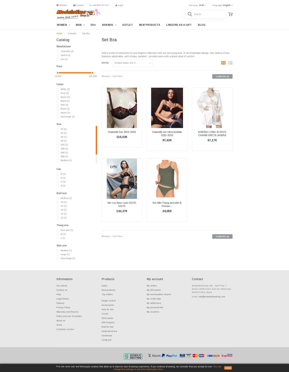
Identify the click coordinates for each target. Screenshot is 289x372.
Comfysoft (106, 340)
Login (120, 5)
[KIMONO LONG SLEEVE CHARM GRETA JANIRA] (212, 108)
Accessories (108, 305)
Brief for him (107, 327)
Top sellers (107, 294)
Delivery (60, 303)
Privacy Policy (63, 307)
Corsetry (72, 33)
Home (59, 33)
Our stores (61, 285)
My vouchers (153, 312)
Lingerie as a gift (179, 25)
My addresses (154, 303)
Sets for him (107, 309)
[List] (230, 63)
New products (149, 25)
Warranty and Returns (67, 312)
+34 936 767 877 (100, 5)
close (228, 368)
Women (62, 25)
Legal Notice (62, 299)
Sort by (105, 63)
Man (79, 25)
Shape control (108, 300)
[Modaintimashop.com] (75, 14)
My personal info (155, 307)
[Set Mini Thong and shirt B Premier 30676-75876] (167, 179)
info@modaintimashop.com (212, 296)
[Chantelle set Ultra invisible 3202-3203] (167, 108)
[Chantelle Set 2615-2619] (122, 108)
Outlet (127, 25)
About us (60, 320)
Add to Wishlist (121, 145)
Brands (107, 25)
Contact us (61, 290)
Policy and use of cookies (69, 316)
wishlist (63, 5)
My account (155, 279)
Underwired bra (109, 331)
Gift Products (108, 322)
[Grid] (223, 63)
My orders (152, 285)
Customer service (65, 329)
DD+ (93, 25)
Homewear (107, 335)
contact (79, 5)
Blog (202, 25)
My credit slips (154, 299)
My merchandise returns (159, 294)
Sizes (59, 325)
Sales (104, 285)
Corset (105, 314)
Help (58, 294)
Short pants (107, 318)
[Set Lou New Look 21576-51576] (122, 179)
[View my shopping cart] (230, 14)
